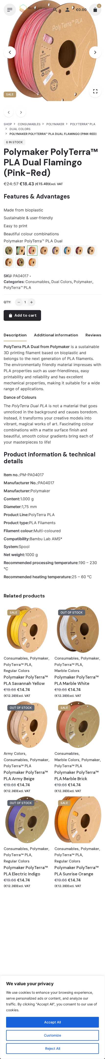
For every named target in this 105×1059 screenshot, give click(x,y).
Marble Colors (66, 670)
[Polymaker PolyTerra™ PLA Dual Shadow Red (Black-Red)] (20, 262)
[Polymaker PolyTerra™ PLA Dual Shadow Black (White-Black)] (91, 250)
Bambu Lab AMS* (46, 538)
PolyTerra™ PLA (17, 287)
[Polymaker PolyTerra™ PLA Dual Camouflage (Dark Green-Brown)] (9, 250)
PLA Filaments (42, 522)
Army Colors (14, 753)
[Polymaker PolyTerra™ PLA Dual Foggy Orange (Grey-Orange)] (44, 250)
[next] (21, 112)
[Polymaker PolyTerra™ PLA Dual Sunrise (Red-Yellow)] (32, 262)
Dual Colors (61, 281)
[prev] (8, 112)
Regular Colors (17, 670)
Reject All (52, 1048)
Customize (52, 1035)
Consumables (37, 281)
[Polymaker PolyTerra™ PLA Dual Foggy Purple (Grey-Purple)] (56, 250)
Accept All (52, 1022)
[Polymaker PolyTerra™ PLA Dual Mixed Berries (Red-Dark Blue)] (79, 250)
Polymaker (83, 281)
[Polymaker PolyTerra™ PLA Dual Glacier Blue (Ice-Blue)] (67, 250)
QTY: (7, 302)
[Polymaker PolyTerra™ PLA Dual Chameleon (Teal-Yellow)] (20, 250)
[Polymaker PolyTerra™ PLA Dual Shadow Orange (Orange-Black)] (9, 262)
